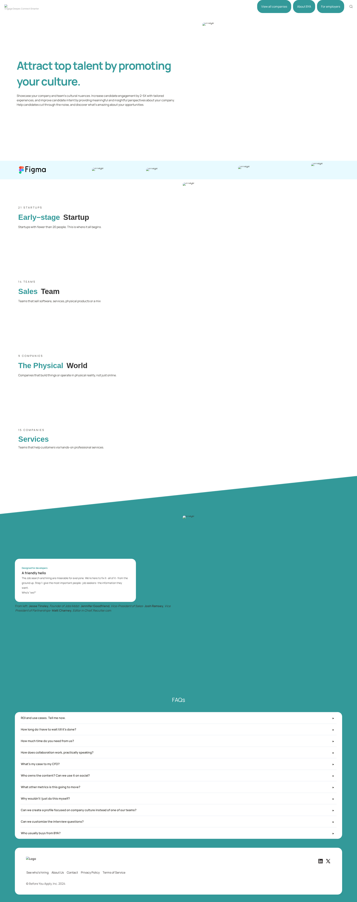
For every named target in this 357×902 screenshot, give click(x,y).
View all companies (274, 6)
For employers (330, 6)
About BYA (304, 6)
